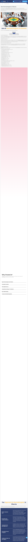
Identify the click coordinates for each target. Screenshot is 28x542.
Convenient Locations (5, 284)
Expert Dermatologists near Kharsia (7, 281)
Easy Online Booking (5, 291)
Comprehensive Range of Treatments (8, 289)
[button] (14, 281)
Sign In (20, 1)
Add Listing (24, 1)
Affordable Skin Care (5, 286)
